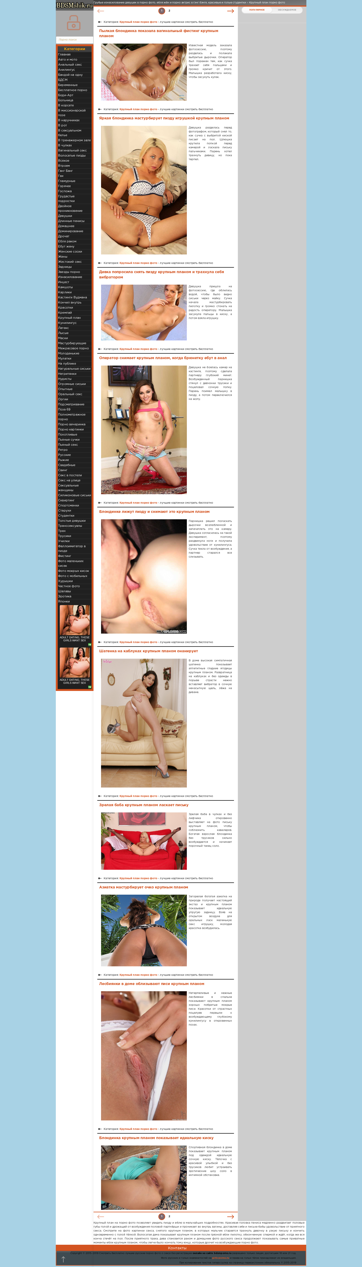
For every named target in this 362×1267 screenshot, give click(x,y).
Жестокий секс (70, 261)
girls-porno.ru (220, 1258)
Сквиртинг (66, 500)
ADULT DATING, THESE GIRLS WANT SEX (75, 639)
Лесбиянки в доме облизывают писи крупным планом (151, 984)
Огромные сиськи (72, 384)
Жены (62, 256)
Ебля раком (67, 241)
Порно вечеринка (72, 424)
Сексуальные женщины (68, 488)
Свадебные (66, 465)
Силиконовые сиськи (74, 495)
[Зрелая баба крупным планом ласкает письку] (144, 841)
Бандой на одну (70, 75)
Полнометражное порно (71, 417)
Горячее (64, 186)
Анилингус (66, 69)
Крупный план (69, 318)
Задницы (65, 267)
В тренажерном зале (74, 140)
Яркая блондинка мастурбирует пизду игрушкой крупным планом (164, 118)
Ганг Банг (65, 171)
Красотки (65, 307)
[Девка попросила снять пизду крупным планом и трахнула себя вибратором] (144, 312)
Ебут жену (66, 246)
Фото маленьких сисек (71, 563)
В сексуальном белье (69, 133)
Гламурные (66, 181)
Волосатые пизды (72, 155)
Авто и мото (67, 59)
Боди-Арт (65, 95)
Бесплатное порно (72, 90)
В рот (62, 125)
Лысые (63, 333)
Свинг (62, 470)
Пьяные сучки (69, 439)
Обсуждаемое (287, 10)
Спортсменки (68, 505)
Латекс (63, 328)
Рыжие (63, 460)
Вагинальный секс (72, 150)
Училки (64, 541)
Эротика (64, 596)
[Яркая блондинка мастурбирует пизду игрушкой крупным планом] (144, 190)
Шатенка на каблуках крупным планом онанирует (148, 651)
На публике (67, 363)
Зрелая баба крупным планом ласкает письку (144, 805)
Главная (64, 54)
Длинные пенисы (71, 221)
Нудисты (64, 379)
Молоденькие (68, 353)
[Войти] (73, 22)
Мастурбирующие (72, 343)
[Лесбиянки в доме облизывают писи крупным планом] (144, 1055)
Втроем (64, 165)
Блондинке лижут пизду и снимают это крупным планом (154, 511)
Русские (64, 455)
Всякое (63, 160)
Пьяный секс (68, 444)
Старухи (64, 510)
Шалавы (64, 591)
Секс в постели (70, 475)
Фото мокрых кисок (73, 571)
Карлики (65, 292)
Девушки (65, 216)
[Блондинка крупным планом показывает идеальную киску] (144, 1178)
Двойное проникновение (70, 208)
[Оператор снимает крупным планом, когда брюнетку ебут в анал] (144, 430)
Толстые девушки (72, 520)
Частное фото (69, 586)
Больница (65, 100)
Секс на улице (69, 480)
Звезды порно (69, 272)
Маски (63, 338)
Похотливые (67, 434)
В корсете (66, 105)
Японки (64, 601)
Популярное (257, 10)
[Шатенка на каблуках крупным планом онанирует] (144, 723)
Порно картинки (71, 429)
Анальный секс (70, 64)
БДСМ (62, 80)
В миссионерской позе (72, 113)
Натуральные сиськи (74, 368)
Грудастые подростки (66, 199)
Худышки (65, 581)
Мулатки (64, 358)
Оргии (63, 399)
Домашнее (66, 226)
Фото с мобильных (72, 576)
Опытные (65, 389)
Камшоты (65, 287)
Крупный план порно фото (138, 22)
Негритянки (67, 374)
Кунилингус (67, 323)
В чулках (65, 145)
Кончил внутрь (69, 302)
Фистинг (64, 556)
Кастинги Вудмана (72, 297)
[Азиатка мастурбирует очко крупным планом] (144, 930)
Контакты (177, 1248)
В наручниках (69, 120)
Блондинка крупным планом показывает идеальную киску (156, 1138)
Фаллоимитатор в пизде (72, 548)
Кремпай (65, 312)
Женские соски (70, 251)
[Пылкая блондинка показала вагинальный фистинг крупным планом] (144, 72)
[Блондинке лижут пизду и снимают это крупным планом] (144, 576)
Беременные (67, 85)
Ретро (62, 450)
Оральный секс (70, 394)
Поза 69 (64, 409)
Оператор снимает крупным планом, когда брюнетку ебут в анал (163, 358)
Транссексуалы (70, 526)
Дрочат (63, 236)
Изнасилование (70, 277)
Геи (61, 176)
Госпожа (65, 191)
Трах (62, 531)
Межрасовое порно (73, 348)
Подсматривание (71, 404)
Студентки (66, 515)
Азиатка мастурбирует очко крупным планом (143, 887)
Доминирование (70, 231)
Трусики (64, 536)
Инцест (63, 282)
